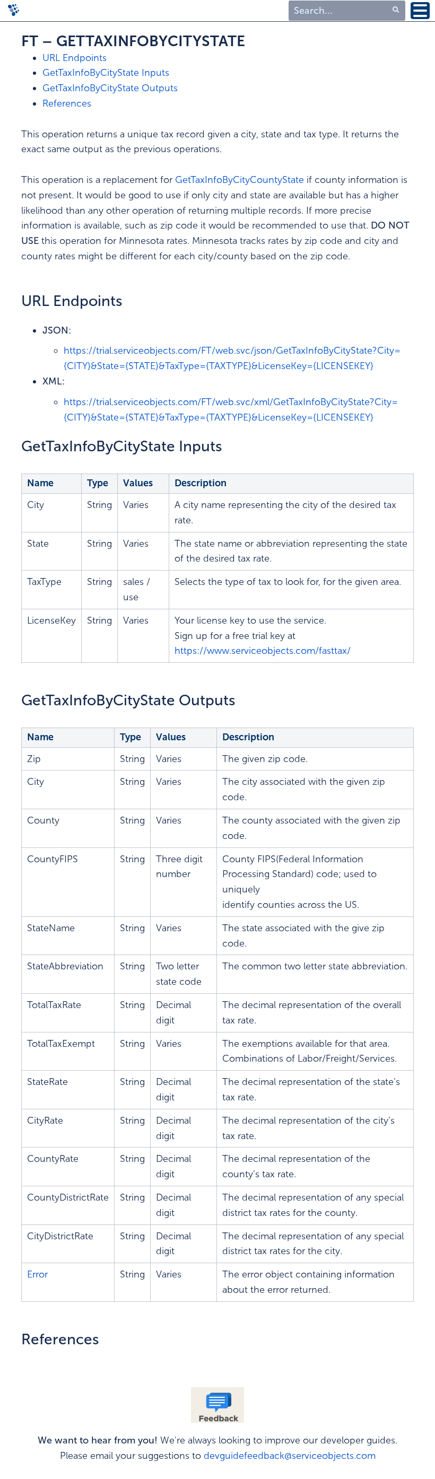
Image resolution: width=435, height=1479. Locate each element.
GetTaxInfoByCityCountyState (241, 180)
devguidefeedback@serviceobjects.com (290, 1456)
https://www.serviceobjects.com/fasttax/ (263, 651)
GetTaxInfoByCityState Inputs (105, 72)
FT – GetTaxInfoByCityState (133, 41)
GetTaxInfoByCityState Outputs (110, 88)
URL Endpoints (74, 58)
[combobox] (347, 11)
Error (37, 1274)
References (66, 103)
